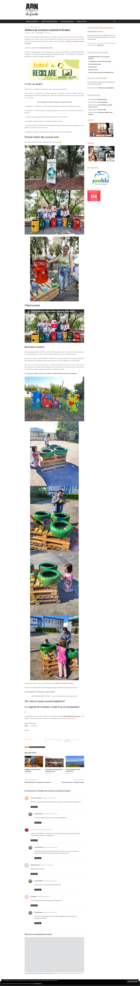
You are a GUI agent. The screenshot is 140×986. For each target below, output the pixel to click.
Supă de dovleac (93, 69)
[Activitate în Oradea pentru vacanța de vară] (54, 762)
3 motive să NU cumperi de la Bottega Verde (101, 72)
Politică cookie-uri (38, 983)
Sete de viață (102, 109)
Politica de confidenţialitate (106, 88)
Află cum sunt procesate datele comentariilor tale (68, 973)
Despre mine (100, 45)
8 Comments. (47, 32)
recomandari (33, 747)
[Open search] (114, 21)
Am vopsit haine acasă (94, 64)
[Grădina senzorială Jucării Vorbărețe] (34, 762)
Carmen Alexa (40, 32)
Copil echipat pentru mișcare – (72, 716)
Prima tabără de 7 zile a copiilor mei (73, 770)
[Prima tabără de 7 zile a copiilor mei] (75, 762)
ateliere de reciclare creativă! (64, 683)
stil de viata (41, 747)
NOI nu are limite (29, 739)
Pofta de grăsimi (102, 99)
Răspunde (34, 806)
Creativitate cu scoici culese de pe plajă (99, 61)
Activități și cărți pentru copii (32, 27)
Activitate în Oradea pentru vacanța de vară (53, 770)
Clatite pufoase (92, 67)
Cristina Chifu (35, 829)
